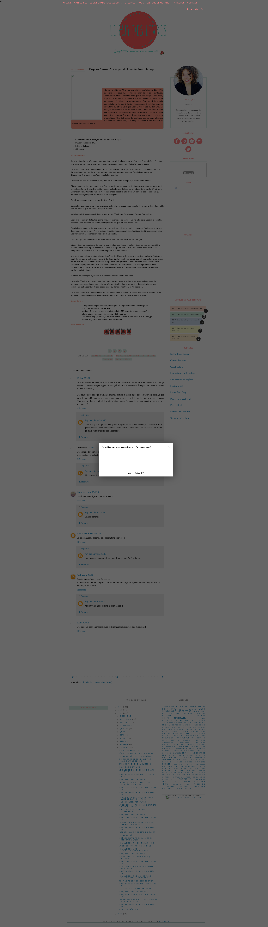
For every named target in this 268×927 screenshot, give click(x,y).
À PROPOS (179, 3)
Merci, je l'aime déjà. (136, 473)
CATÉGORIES (80, 3)
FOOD (141, 3)
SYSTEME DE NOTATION (159, 3)
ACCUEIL (67, 3)
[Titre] (187, 10)
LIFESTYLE (130, 3)
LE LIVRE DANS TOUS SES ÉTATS (106, 3)
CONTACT (192, 3)
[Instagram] (201, 10)
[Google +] (196, 10)
